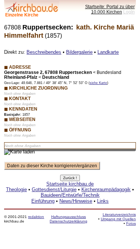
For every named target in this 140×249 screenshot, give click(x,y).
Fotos (131, 223)
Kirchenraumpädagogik (106, 189)
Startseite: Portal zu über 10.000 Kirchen (110, 9)
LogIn (129, 11)
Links (103, 201)
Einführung (43, 201)
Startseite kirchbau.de (70, 184)
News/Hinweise (75, 201)
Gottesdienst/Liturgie (54, 189)
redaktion (36, 217)
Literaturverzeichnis (119, 214)
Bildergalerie (79, 52)
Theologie (16, 189)
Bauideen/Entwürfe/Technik (70, 195)
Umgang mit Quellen (118, 219)
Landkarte (108, 52)
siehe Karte (98, 83)
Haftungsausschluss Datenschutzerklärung (68, 219)
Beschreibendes (44, 52)
